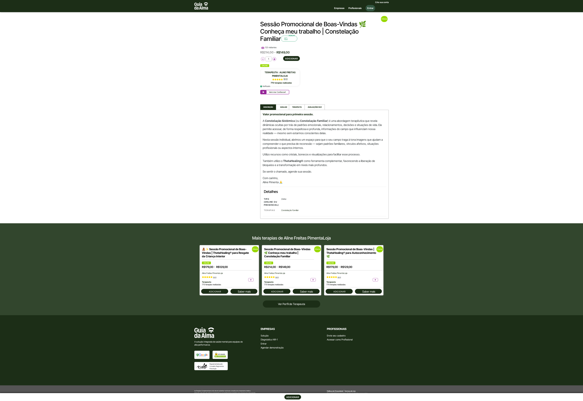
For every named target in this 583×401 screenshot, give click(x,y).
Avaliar (282, 107)
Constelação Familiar (290, 210)
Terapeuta (297, 107)
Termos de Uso (350, 391)
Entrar (264, 343)
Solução (265, 335)
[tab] (268, 107)
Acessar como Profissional (340, 339)
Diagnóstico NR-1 (269, 339)
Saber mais (244, 291)
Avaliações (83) (315, 107)
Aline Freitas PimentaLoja (212, 273)
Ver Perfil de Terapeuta (291, 304)
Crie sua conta (382, 2)
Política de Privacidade (335, 391)
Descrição (268, 107)
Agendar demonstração (272, 347)
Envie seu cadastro (336, 335)
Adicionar (291, 58)
